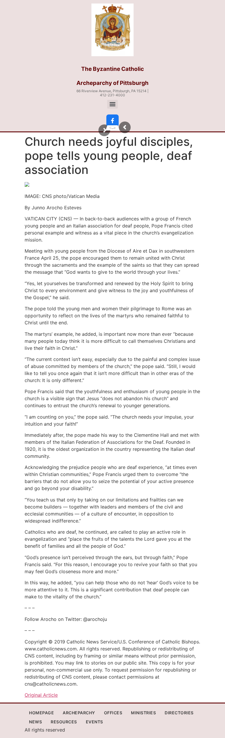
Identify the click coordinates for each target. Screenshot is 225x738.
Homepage (41, 712)
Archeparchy (79, 712)
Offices (113, 712)
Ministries (143, 712)
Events (94, 721)
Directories (179, 712)
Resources (64, 721)
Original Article (41, 695)
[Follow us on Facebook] (112, 120)
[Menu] (112, 104)
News (35, 721)
